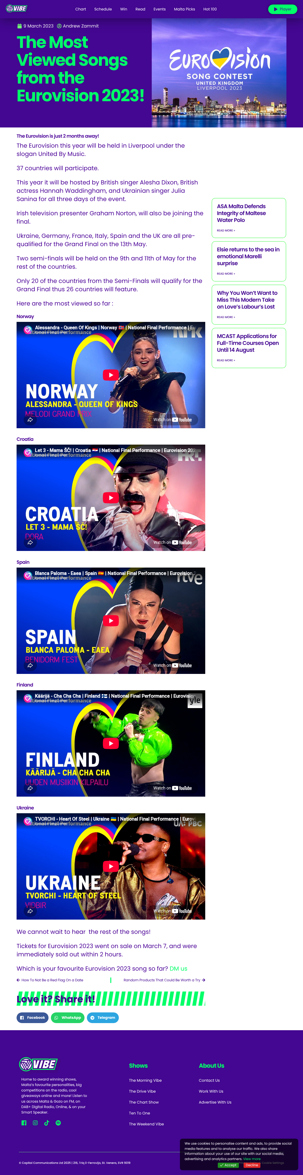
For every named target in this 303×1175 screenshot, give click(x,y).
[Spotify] (58, 1123)
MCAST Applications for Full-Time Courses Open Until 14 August (248, 343)
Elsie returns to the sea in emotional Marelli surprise (248, 256)
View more (252, 1158)
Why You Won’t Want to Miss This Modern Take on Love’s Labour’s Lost (247, 300)
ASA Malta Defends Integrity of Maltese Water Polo (241, 213)
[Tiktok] (47, 1123)
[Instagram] (35, 1123)
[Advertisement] (249, 161)
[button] (33, 1017)
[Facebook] (24, 1123)
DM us (179, 968)
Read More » (226, 231)
